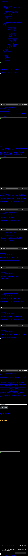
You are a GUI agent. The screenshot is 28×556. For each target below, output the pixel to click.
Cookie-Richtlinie (7, 550)
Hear (16, 377)
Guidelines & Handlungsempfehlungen (13, 22)
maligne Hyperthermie (21, 390)
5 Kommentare (16, 116)
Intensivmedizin (5, 389)
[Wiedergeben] (1, 104)
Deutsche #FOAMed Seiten (11, 11)
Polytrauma (2, 195)
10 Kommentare (15, 337)
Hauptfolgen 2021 (12, 29)
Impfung (24, 387)
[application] (14, 104)
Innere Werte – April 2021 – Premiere (13, 334)
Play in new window (8, 107)
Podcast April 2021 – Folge (9, 69)
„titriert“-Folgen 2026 (7, 6)
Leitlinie (6, 390)
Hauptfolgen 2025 (12, 34)
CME (4, 52)
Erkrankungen (8, 21)
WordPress (7, 555)
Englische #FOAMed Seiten (11, 12)
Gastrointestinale (3, 377)
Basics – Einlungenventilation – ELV (12, 114)
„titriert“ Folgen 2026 (12, 46)
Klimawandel (2, 390)
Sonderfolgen (8, 47)
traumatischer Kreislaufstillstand (19, 195)
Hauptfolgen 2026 (12, 35)
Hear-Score (19, 377)
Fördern (4, 54)
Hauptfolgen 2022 (12, 30)
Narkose (14, 392)
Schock (21, 395)
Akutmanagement (9, 18)
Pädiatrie (20, 394)
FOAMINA (21, 194)
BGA (19, 384)
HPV (13, 149)
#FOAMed (5, 10)
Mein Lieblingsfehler (8, 392)
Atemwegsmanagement (5, 384)
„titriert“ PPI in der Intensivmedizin (13, 198)
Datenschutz (8, 58)
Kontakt (7, 57)
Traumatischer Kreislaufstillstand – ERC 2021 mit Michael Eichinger (12, 153)
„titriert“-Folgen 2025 (12, 45)
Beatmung (16, 384)
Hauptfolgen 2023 (12, 32)
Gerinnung (7, 19)
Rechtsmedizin (9, 395)
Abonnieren (4, 407)
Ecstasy (21, 109)
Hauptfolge (7, 109)
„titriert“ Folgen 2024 (12, 44)
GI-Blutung (11, 377)
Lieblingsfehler (13, 391)
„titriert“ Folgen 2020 (12, 39)
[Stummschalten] (22, 104)
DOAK (14, 385)
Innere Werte (5, 50)
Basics (6, 17)
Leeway (13, 555)
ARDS (22, 382)
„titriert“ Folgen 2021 (12, 40)
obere (24, 377)
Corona (24, 384)
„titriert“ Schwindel (7, 217)
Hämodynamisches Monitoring (13, 387)
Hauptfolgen (8, 25)
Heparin (6, 387)
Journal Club (15, 389)
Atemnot (26, 382)
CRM (12, 385)
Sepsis (23, 395)
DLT (17, 148)
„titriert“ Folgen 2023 (12, 43)
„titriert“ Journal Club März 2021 (12, 298)
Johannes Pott (9, 156)
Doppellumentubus (22, 148)
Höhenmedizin (20, 387)
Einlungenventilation (4, 111)
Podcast (4, 24)
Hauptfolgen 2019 (12, 27)
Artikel (4, 13)
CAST (6, 56)
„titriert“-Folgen (8, 36)
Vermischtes (2, 396)
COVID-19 (7, 385)
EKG (16, 385)
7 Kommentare (16, 72)
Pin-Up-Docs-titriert (9, 214)
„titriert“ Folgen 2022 (12, 41)
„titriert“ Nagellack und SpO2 (10, 238)
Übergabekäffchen (7, 51)
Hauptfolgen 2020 (12, 28)
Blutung (24, 376)
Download (5, 23)
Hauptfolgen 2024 (12, 33)
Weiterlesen (2, 108)
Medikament (2, 392)
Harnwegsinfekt (2, 387)
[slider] (25, 104)
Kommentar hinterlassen (18, 156)
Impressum (7, 60)
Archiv (6, 49)
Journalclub (23, 389)
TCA (6, 195)
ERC (17, 194)
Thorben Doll (9, 72)
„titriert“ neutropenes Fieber (10, 257)
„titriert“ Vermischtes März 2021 (11, 316)
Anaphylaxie (8, 382)
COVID (1, 385)
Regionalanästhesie (7, 8)
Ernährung (19, 385)
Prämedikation (8, 393)
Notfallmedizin (8, 16)
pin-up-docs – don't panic (5, 1)
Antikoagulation (12, 382)
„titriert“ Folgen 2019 (12, 38)
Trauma (9, 195)
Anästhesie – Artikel (9, 14)
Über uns (5, 55)
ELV (10, 149)
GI (8, 377)
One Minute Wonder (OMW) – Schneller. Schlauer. (14, 7)
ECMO (17, 109)
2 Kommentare (15, 220)
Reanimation (3, 395)
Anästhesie (7, 148)
